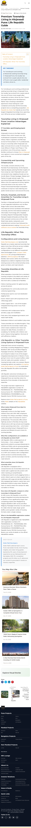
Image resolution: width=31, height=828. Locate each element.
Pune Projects (6, 713)
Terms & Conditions (6, 809)
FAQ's (17, 760)
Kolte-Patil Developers (10, 543)
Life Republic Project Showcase (22, 800)
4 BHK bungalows (12, 256)
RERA (7, 401)
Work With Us (4, 751)
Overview (3, 758)
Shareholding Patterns (20, 781)
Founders (18, 767)
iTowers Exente (19, 739)
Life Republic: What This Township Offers (14, 62)
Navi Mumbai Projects (9, 745)
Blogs (17, 798)
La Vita (2, 747)
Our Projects (4, 760)
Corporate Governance (6, 781)
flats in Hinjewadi (24, 152)
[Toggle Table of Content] (26, 54)
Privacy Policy (15, 809)
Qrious (2, 716)
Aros (17, 718)
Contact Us (3, 798)
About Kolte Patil (5, 767)
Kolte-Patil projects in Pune (19, 399)
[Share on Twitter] (5, 682)
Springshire (18, 720)
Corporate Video (4, 773)
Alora (17, 730)
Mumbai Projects (7, 727)
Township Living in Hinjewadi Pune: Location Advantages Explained (14, 58)
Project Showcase (5, 800)
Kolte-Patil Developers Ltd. (9, 242)
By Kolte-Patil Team (6, 28)
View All (17, 732)
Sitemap (22, 809)
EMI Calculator (18, 796)
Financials (3, 779)
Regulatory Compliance (6, 802)
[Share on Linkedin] (9, 682)
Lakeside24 (3, 739)
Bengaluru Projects (8, 736)
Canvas (17, 716)
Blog (7, 8)
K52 (2, 732)
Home (2, 8)
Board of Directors (5, 769)
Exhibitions (18, 790)
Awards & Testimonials (20, 771)
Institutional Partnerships (6, 771)
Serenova (3, 730)
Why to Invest (18, 758)
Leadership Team (19, 769)
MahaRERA (21, 401)
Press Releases (4, 790)
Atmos (2, 720)
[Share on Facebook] (2, 682)
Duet (2, 718)
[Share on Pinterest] (12, 682)
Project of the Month (14, 8)
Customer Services (5, 796)
